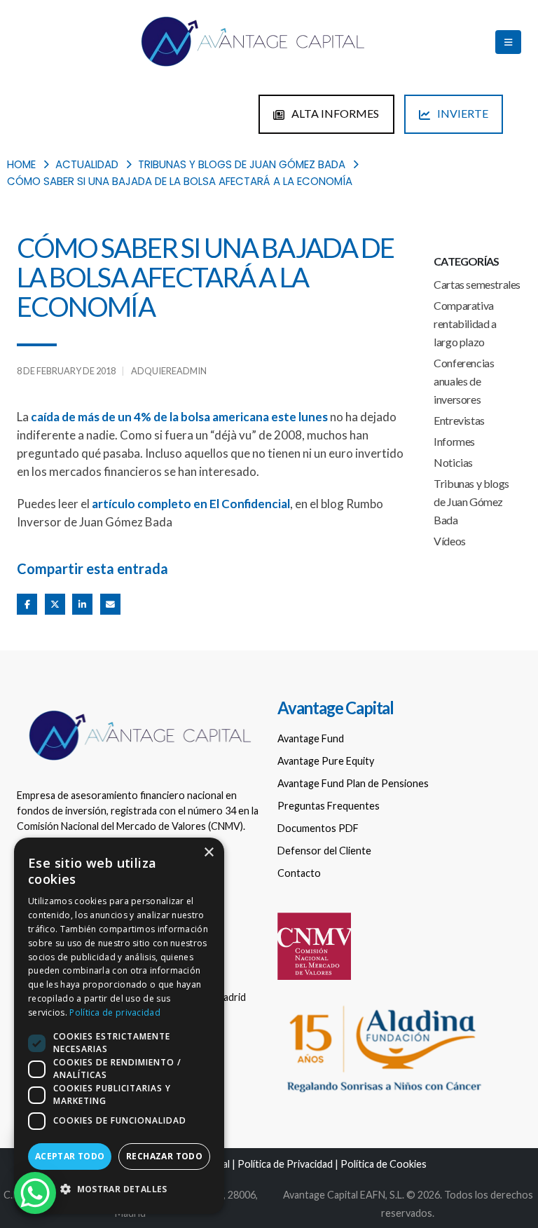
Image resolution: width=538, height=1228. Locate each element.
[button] (119, 1189)
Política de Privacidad (285, 1164)
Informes (454, 441)
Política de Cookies (383, 1164)
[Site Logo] (251, 42)
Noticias (453, 462)
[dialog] (119, 1026)
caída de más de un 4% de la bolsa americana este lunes (179, 416)
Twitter (55, 604)
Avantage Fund (310, 738)
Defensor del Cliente (324, 851)
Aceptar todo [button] (70, 1156)
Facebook (27, 604)
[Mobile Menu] (508, 42)
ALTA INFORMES (334, 113)
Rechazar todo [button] (164, 1156)
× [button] (208, 852)
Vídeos (450, 540)
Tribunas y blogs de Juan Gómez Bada (471, 501)
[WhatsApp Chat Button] (35, 1193)
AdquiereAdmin (169, 370)
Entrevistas (459, 420)
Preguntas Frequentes (328, 806)
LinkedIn (82, 604)
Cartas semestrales (477, 284)
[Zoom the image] (139, 710)
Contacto (299, 873)
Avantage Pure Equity (325, 761)
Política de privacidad (114, 1012)
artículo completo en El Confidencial (191, 503)
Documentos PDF (318, 828)
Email (110, 604)
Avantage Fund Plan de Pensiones (353, 783)
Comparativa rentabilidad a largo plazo (465, 323)
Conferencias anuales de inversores (464, 381)
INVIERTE (461, 113)
